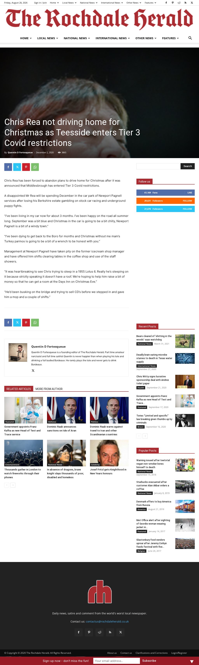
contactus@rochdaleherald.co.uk (107, 621)
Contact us (126, 653)
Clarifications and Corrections (152, 653)
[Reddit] (179, 2)
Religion (141, 551)
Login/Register (179, 653)
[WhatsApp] (35, 167)
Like (190, 192)
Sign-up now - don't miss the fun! (66, 661)
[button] (190, 38)
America (142, 509)
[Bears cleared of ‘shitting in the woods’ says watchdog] (185, 341)
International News (110, 2)
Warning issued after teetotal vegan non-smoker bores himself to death (153, 464)
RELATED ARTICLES (19, 389)
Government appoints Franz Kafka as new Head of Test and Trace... (153, 399)
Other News (132, 2)
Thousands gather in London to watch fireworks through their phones (22, 473)
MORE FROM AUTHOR (49, 389)
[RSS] (185, 2)
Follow (187, 200)
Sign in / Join (40, 2)
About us (112, 653)
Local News (68, 2)
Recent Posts (147, 326)
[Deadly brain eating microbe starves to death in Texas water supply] (185, 358)
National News (87, 2)
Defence (52, 421)
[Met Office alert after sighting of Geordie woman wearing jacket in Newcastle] (185, 525)
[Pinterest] (172, 2)
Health (141, 387)
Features (149, 2)
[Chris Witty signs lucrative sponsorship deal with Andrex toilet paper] (185, 381)
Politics (94, 421)
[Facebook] (166, 2)
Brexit (140, 426)
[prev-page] (6, 485)
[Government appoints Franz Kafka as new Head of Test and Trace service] (23, 410)
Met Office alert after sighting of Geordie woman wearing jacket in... (153, 524)
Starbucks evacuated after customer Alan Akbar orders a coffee (152, 485)
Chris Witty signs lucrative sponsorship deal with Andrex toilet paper (152, 380)
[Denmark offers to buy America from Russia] (185, 506)
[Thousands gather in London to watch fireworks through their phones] (23, 453)
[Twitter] (192, 2)
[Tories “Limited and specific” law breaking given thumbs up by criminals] (185, 420)
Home (53, 2)
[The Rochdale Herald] (99, 20)
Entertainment (12, 464)
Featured (9, 421)
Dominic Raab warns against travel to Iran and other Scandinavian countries (106, 430)
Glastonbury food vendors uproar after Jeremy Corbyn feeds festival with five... (151, 543)
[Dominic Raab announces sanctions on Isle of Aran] (66, 410)
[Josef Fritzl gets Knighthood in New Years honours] (109, 453)
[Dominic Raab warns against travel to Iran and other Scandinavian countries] (109, 410)
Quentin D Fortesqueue (20, 152)
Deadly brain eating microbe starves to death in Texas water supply (154, 358)
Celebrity (95, 464)
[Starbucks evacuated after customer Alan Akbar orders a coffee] (185, 486)
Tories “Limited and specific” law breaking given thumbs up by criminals (154, 419)
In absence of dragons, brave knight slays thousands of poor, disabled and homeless (65, 473)
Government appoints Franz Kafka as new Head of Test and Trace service (22, 430)
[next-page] (12, 485)
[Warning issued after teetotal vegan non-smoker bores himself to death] (185, 465)
